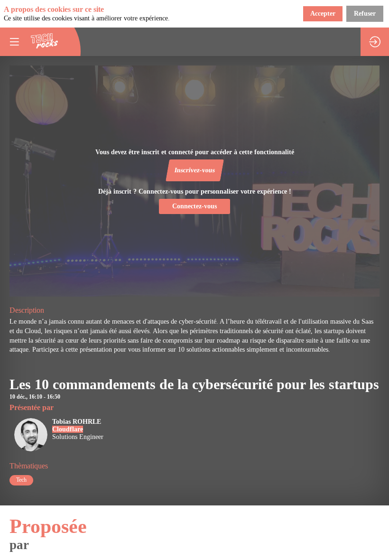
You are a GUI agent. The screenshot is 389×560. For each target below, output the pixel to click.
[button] (194, 170)
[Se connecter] (375, 42)
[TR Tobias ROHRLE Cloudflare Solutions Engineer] (56, 449)
